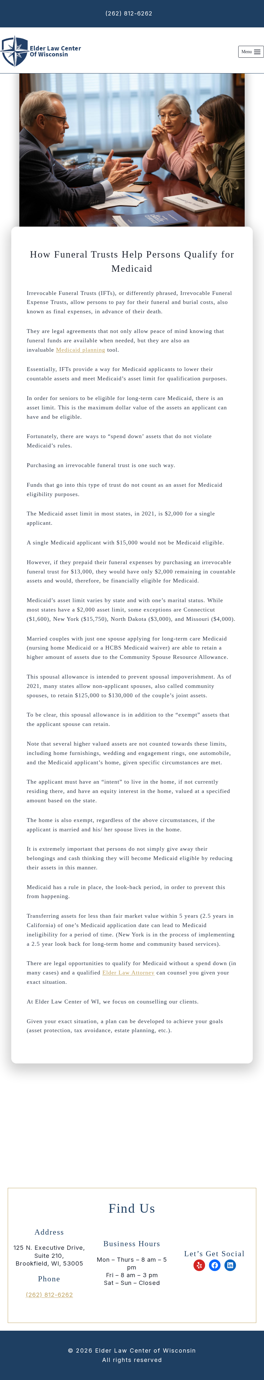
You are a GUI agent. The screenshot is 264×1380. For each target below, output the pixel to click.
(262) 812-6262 (129, 13)
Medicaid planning (80, 350)
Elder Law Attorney (128, 972)
